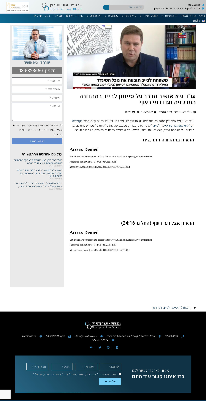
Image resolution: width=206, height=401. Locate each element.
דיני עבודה (95, 16)
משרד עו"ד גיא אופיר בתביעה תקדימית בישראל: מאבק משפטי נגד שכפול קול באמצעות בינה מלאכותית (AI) (39, 173)
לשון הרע (113, 16)
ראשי (202, 16)
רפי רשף (157, 307)
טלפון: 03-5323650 (37, 70)
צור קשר (37, 16)
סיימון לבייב (170, 307)
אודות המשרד (188, 16)
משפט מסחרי (150, 16)
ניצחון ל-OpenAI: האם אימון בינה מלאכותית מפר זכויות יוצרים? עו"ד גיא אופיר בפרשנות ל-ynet (38, 185)
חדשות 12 (185, 307)
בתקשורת (58, 16)
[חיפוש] (106, 7)
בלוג (47, 16)
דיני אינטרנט (171, 16)
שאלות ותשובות (74, 16)
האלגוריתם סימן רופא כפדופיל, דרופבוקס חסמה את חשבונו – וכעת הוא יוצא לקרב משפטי (38, 161)
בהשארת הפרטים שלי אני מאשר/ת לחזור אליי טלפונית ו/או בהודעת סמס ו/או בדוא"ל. (76, 374)
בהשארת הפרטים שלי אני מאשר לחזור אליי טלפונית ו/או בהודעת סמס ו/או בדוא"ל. (37, 130)
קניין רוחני (130, 16)
